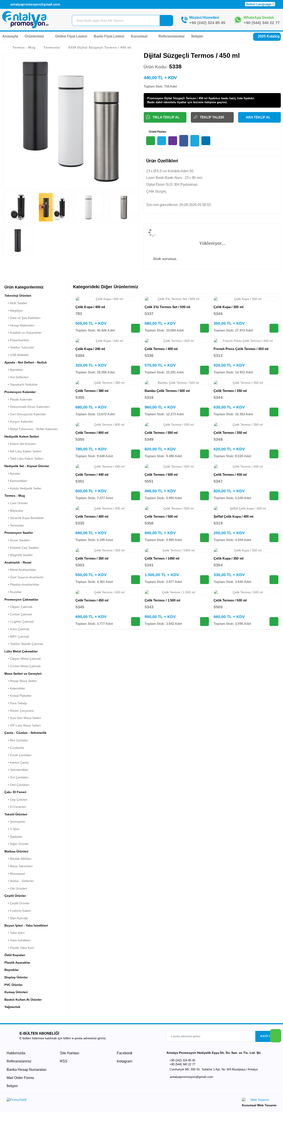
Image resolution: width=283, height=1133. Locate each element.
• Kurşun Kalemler (18, 421)
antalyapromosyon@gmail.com (34, 4)
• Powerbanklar (16, 340)
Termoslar (52, 47)
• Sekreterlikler (16, 770)
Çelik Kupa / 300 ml (228, 307)
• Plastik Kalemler (18, 399)
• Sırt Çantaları (16, 777)
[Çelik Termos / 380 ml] (107, 382)
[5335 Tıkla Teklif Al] (135, 537)
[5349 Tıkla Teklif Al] (204, 453)
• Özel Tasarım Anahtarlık (23, 577)
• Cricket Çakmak (18, 614)
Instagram (124, 1061)
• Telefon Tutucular (19, 347)
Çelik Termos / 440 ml (92, 474)
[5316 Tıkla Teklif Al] (204, 412)
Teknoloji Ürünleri (17, 295)
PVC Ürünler (13, 985)
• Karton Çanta (16, 762)
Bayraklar (11, 970)
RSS (63, 1061)
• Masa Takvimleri (18, 866)
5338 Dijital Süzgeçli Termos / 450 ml (99, 47)
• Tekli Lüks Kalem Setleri (23, 458)
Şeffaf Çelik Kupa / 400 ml (233, 516)
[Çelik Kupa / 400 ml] (107, 299)
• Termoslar (14, 525)
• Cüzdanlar (14, 747)
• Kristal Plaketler (18, 695)
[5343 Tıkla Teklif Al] (204, 621)
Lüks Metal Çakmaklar (21, 651)
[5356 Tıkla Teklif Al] (204, 537)
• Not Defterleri (16, 377)
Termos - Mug (24, 47)
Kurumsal (139, 36)
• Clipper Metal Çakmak (22, 658)
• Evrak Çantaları (18, 755)
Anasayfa (10, 36)
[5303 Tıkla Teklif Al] (135, 579)
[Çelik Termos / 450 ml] (107, 592)
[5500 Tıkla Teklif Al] (274, 621)
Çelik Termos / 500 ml (161, 474)
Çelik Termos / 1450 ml (162, 558)
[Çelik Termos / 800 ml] (107, 424)
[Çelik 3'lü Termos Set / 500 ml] (177, 299)
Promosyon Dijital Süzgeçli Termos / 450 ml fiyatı (181, 98)
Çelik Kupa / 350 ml (228, 558)
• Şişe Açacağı (16, 918)
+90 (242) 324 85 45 (207, 23)
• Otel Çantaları (16, 785)
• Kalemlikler (14, 688)
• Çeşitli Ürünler (17, 903)
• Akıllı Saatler (15, 303)
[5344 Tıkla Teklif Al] (274, 412)
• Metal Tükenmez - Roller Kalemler (31, 429)
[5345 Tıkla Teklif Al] (135, 621)
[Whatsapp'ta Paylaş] (150, 140)
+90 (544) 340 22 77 (262, 23)
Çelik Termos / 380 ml (92, 391)
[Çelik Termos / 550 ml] (177, 424)
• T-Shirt (11, 829)
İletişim (197, 36)
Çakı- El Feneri (15, 792)
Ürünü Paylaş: (157, 131)
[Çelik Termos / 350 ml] (246, 382)
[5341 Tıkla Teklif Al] (204, 579)
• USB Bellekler (16, 355)
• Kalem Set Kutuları (20, 444)
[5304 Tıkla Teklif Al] (135, 370)
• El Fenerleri (15, 807)
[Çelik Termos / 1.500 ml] (177, 592)
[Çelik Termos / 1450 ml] (177, 550)
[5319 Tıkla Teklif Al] (274, 537)
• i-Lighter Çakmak (19, 621)
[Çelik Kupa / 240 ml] (107, 341)
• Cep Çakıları (15, 799)
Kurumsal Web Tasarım (259, 1105)
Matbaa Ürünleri (16, 851)
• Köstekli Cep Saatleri (21, 547)
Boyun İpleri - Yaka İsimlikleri (26, 925)
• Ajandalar (13, 369)
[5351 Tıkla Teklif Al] (135, 495)
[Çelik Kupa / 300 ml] (246, 299)
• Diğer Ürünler (16, 844)
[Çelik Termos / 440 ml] (107, 466)
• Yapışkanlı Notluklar (21, 384)
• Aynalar (12, 473)
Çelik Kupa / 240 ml (90, 349)
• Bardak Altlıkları (18, 858)
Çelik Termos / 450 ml (92, 600)
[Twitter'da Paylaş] (194, 140)
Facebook (124, 1053)
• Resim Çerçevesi (19, 710)
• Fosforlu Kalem (17, 910)
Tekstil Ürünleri (15, 814)
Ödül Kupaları (14, 955)
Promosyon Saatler (18, 532)
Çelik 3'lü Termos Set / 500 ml (167, 307)
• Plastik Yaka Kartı (19, 947)
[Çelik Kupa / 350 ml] (246, 550)
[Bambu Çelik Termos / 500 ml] (177, 382)
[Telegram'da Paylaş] (161, 140)
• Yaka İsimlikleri (17, 940)
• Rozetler (13, 592)
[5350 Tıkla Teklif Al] (135, 453)
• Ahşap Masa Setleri (20, 681)
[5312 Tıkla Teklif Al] (274, 370)
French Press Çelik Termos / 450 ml (241, 349)
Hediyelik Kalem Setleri (21, 436)
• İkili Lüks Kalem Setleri (22, 451)
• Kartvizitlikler (15, 481)
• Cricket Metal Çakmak (22, 666)
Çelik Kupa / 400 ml (90, 307)
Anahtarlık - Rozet (17, 562)
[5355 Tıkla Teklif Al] (135, 412)
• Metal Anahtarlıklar (20, 569)
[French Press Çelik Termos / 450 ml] (246, 341)
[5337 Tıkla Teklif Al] (204, 328)
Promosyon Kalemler (20, 392)
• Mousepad (14, 873)
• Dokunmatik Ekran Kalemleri (27, 406)
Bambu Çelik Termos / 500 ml (167, 391)
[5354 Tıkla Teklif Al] (274, 579)
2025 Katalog (268, 36)
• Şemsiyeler (14, 821)
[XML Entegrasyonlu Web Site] (73, 1100)
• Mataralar (13, 510)
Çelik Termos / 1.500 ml (162, 600)
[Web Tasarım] (259, 1100)
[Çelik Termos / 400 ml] (177, 341)
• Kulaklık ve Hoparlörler (23, 332)
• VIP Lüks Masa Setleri (22, 725)
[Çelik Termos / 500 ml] (177, 466)
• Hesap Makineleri (19, 325)
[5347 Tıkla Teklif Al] (274, 495)
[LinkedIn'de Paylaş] (205, 140)
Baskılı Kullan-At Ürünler (23, 999)
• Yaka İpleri (14, 932)
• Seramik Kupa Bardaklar (24, 518)
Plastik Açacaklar (17, 962)
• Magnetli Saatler (18, 555)
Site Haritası (69, 1053)
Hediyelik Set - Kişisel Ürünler (26, 466)
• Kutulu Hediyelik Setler (22, 488)
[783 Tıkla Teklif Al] (135, 328)
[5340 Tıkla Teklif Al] (274, 328)
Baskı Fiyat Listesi (109, 36)
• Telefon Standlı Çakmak (23, 644)
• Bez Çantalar (16, 740)
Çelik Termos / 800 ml (92, 432)
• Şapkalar (13, 836)
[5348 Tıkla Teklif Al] (274, 453)
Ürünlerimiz (35, 36)
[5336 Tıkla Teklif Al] (204, 370)
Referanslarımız (172, 36)
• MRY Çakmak (16, 636)
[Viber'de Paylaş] (172, 140)
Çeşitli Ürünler (15, 895)
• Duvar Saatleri (17, 540)
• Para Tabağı (15, 703)
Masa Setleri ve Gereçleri (23, 673)
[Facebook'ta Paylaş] (183, 140)
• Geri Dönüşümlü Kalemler (25, 414)
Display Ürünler (16, 977)
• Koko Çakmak (16, 629)
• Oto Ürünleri (15, 888)
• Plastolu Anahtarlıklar (21, 584)
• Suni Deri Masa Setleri (22, 718)
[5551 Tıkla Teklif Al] (204, 495)
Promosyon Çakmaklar (21, 599)
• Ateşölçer (13, 310)
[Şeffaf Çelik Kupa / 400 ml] (246, 508)
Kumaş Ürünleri (16, 992)
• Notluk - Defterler (19, 881)
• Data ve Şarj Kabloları (22, 318)
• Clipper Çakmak (18, 607)
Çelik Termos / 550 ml (161, 432)
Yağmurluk (12, 1007)
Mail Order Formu (20, 1078)
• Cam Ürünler (16, 503)
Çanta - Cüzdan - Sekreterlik (25, 732)
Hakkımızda (16, 1053)
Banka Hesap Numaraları (26, 1069)
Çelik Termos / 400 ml (161, 349)
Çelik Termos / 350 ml (230, 391)
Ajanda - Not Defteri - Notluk (25, 362)
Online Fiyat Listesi (71, 36)
